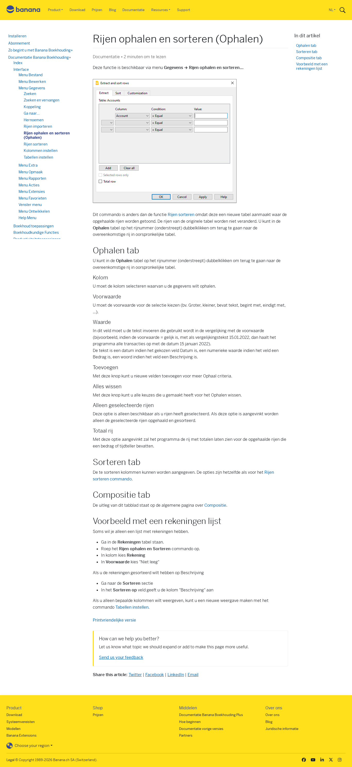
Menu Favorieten (32, 198)
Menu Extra (28, 165)
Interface (21, 69)
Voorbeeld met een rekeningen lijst (312, 66)
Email (193, 674)
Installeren (17, 36)
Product (54, 10)
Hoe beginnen (190, 722)
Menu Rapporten (32, 178)
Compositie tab (309, 58)
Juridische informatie (281, 729)
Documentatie (133, 10)
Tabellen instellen (131, 607)
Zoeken (30, 93)
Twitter (135, 674)
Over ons (272, 715)
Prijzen (97, 10)
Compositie (215, 505)
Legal (10, 760)
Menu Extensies (32, 191)
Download (77, 10)
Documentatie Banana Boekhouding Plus (211, 715)
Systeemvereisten (20, 722)
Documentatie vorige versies (201, 729)
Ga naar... (32, 113)
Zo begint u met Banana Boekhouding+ (40, 50)
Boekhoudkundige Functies (36, 232)
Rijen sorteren (181, 214)
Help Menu (27, 218)
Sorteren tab (306, 52)
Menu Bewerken (32, 81)
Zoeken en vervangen (41, 100)
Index (17, 63)
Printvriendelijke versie (114, 620)
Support (183, 10)
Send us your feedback (121, 657)
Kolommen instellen (40, 150)
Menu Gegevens (32, 88)
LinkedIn (175, 674)
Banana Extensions (21, 735)
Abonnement (19, 43)
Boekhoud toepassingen (33, 226)
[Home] (23, 10)
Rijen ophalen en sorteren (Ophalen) (47, 135)
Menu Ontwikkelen (34, 211)
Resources (159, 10)
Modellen (13, 729)
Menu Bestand (31, 75)
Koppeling (32, 107)
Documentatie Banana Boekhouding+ (39, 57)
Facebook (154, 674)
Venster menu (30, 204)
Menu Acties (29, 185)
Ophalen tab (306, 46)
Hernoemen (34, 120)
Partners (185, 735)
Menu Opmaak (31, 172)
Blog (112, 10)
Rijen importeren (38, 126)
